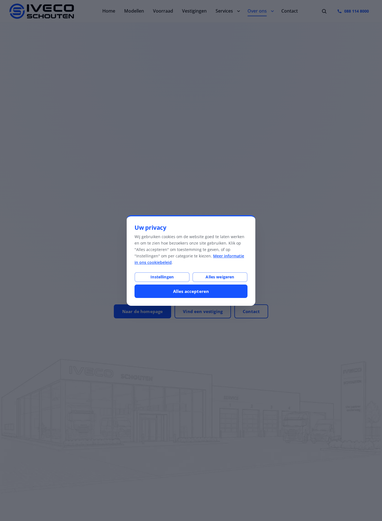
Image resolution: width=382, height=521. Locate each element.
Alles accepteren (191, 291)
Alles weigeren (220, 277)
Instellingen (162, 277)
